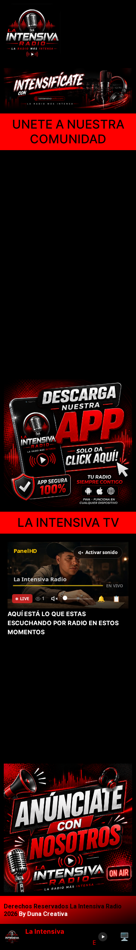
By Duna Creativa (43, 913)
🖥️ (124, 936)
